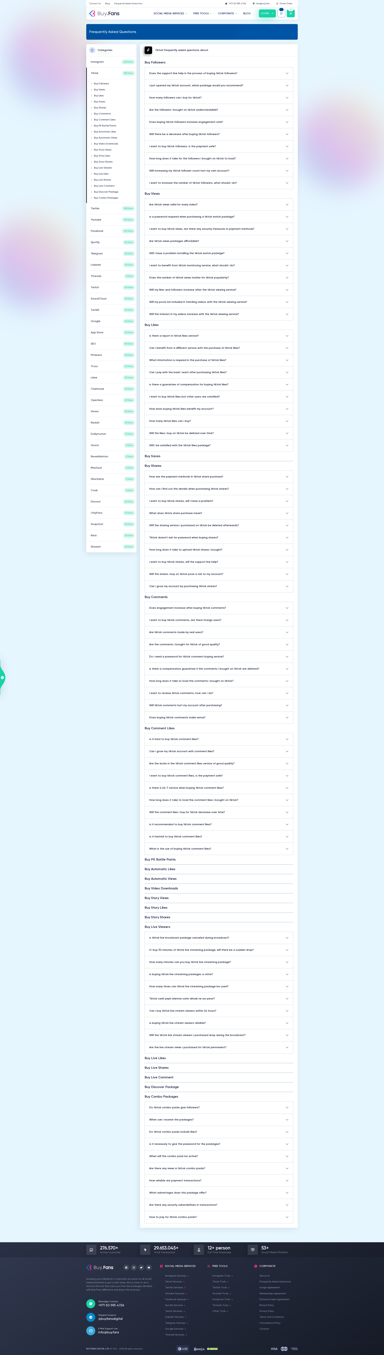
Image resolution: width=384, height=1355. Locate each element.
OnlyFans (112, 513)
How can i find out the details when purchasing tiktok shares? (189, 489)
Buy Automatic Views (105, 138)
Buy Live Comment (104, 186)
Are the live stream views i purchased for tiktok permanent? (187, 1047)
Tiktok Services (173, 1282)
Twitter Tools (219, 1287)
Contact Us (95, 4)
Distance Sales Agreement (275, 1299)
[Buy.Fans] (104, 13)
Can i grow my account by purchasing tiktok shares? (183, 586)
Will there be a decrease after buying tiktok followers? (184, 134)
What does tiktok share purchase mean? (175, 513)
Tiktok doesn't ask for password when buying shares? (183, 537)
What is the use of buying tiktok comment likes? (180, 848)
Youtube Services (174, 1293)
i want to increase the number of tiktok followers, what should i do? (193, 183)
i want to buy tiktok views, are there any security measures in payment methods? (201, 229)
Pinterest (112, 355)
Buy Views (99, 90)
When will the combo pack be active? (173, 1156)
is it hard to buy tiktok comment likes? (174, 739)
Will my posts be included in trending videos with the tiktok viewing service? (198, 302)
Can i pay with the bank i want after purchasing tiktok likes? (188, 372)
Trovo (112, 366)
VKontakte (112, 479)
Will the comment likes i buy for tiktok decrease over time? (187, 812)
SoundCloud (112, 298)
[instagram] (134, 1267)
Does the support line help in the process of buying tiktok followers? (193, 73)
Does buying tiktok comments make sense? (177, 717)
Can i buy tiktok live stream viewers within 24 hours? (182, 1011)
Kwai (112, 535)
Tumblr (112, 310)
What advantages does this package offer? (178, 1192)
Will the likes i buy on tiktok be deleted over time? (181, 433)
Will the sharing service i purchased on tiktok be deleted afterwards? (194, 525)
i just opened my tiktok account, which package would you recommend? (196, 85)
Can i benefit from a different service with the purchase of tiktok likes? (194, 348)
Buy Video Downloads (106, 144)
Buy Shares (100, 108)
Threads (112, 276)
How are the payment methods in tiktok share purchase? (186, 476)
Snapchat (112, 524)
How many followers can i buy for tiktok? (175, 97)
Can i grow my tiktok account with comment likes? (181, 751)
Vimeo (112, 411)
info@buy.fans (263, 4)
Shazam (112, 546)
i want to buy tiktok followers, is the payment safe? (182, 146)
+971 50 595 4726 (237, 4)
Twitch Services (173, 1311)
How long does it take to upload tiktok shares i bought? (185, 549)
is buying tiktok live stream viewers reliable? (177, 1023)
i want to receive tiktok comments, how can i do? (181, 693)
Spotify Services (174, 1305)
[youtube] (149, 1267)
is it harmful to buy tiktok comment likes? (175, 836)
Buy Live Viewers (103, 168)
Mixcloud (112, 468)
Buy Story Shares (103, 162)
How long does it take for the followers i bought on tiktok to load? (192, 158)
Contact (264, 1329)
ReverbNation (112, 456)
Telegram (112, 253)
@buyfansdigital (110, 1319)
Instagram (112, 62)
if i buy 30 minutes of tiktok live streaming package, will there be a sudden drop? (201, 950)
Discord (112, 501)
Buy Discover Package (106, 192)
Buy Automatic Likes (105, 132)
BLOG (247, 13)
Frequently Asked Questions (128, 4)
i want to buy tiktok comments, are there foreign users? (185, 620)
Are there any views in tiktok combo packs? (177, 1168)
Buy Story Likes (102, 156)
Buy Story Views (102, 150)
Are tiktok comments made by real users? (176, 632)
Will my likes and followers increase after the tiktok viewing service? (192, 289)
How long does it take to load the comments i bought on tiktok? (191, 681)
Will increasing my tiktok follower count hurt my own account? (189, 170)
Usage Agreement (270, 1287)
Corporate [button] (226, 13)
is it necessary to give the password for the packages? (184, 1144)
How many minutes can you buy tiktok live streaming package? (190, 962)
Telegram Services (175, 1323)
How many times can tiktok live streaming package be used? (188, 986)
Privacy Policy (267, 1311)
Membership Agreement (273, 1293)
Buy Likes (99, 96)
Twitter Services (174, 1287)
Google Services (174, 1329)
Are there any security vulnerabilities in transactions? (183, 1205)
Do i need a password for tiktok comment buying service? (186, 656)
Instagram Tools (221, 1276)
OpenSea (112, 400)
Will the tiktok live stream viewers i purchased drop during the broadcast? (197, 1035)
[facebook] (126, 1267)
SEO (112, 343)
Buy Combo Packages (106, 198)
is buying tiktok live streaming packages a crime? (181, 974)
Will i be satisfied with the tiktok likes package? (180, 445)
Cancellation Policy (270, 1323)
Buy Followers (101, 84)
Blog (107, 4)
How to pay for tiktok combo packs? (173, 1217)
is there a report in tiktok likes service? (174, 336)
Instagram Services (175, 1276)
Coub (112, 490)
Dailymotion (112, 434)
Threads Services (174, 1335)
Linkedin (112, 265)
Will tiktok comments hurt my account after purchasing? (185, 705)
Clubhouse (112, 389)
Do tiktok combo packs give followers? (174, 1107)
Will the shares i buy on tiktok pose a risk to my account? (186, 574)
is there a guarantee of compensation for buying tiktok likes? (188, 384)
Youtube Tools (220, 1293)
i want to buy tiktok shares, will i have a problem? (181, 501)
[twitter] (141, 1267)
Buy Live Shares (102, 180)
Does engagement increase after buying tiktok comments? (187, 608)
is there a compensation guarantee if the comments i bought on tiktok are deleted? (204, 669)
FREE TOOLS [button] (201, 13)
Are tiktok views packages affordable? (174, 241)
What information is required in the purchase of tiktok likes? (187, 360)
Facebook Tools (221, 1299)
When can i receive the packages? (171, 1119)
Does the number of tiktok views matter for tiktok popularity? (189, 277)
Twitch (112, 287)
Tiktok (112, 73)
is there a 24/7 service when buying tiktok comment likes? (186, 788)
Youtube (112, 219)
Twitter (112, 208)
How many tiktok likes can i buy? (170, 421)
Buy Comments (102, 114)
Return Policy (267, 1305)
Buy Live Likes (101, 174)
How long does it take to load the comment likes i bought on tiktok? (193, 800)
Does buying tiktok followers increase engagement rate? (186, 122)
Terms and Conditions (272, 1317)
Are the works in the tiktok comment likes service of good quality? (192, 763)
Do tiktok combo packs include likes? (173, 1132)
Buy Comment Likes (105, 120)
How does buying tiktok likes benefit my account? (181, 409)
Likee (112, 377)
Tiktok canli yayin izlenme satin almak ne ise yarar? (182, 998)
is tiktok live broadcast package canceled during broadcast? (189, 937)
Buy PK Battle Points (105, 126)
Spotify (112, 242)
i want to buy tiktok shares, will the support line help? (183, 562)
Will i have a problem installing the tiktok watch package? (187, 253)
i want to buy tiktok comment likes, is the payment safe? (186, 775)
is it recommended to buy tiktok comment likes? (180, 824)
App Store (112, 332)
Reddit (112, 422)
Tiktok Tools (219, 1282)
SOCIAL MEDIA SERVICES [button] (169, 13)
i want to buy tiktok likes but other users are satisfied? (184, 396)
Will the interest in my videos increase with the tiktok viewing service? (194, 314)
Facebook (112, 231)
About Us (265, 1276)
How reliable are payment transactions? (175, 1180)
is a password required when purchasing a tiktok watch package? (192, 216)
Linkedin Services (174, 1317)
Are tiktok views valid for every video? (173, 204)
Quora (112, 445)
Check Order (286, 4)
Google (112, 321)
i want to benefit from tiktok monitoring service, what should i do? (192, 265)
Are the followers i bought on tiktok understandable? (183, 110)
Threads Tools (220, 1305)
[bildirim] (281, 13)
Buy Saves (99, 102)
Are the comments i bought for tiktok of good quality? (184, 644)
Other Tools (219, 1311)
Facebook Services (175, 1299)
